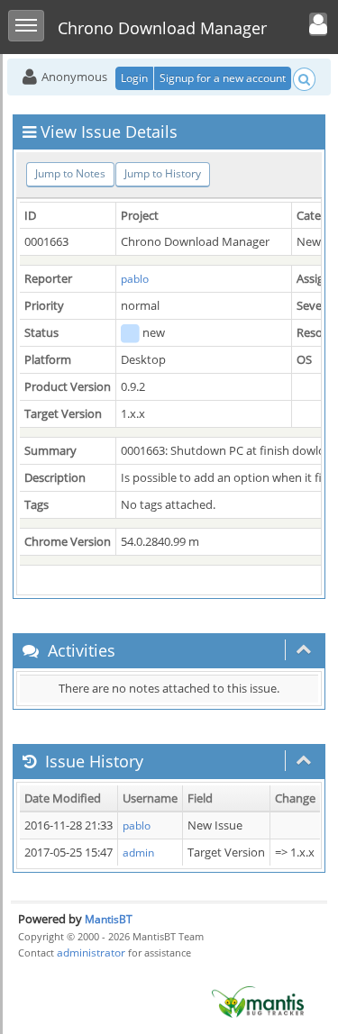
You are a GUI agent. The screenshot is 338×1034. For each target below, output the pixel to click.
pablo (135, 278)
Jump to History (162, 173)
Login (134, 78)
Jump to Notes (70, 173)
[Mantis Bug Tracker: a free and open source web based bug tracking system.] (258, 1001)
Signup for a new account (223, 78)
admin (138, 852)
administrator (91, 952)
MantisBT (108, 919)
